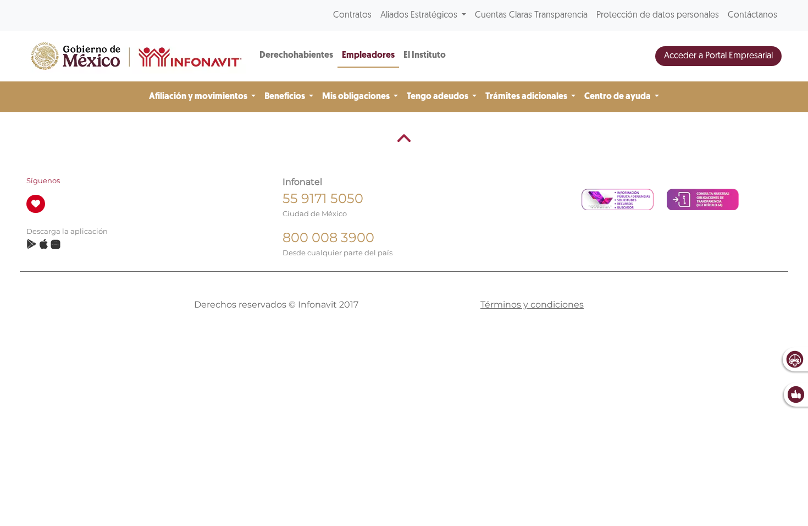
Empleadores (368, 55)
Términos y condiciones (532, 304)
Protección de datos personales (657, 15)
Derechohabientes (296, 55)
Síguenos (43, 181)
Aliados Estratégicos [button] (420, 15)
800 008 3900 (328, 237)
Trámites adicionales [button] (527, 96)
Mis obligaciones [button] (356, 96)
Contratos (352, 15)
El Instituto (424, 55)
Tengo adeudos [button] (438, 96)
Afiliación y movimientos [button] (199, 96)
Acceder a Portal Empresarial (718, 56)
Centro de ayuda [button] (618, 96)
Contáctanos (752, 15)
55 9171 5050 (323, 198)
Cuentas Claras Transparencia (531, 15)
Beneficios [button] (285, 96)
